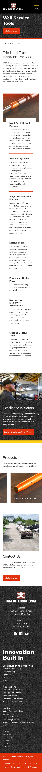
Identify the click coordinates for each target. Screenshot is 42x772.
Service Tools (8, 714)
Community (7, 737)
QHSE (5, 677)
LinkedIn (21, 634)
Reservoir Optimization (12, 701)
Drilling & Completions (12, 693)
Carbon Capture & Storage (13, 690)
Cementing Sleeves (23, 498)
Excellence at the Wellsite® (18, 665)
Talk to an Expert (11, 31)
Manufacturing (9, 671)
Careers (6, 740)
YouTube (27, 634)
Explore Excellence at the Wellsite (18, 432)
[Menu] (36, 7)
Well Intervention (10, 695)
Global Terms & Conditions (16, 767)
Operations (7, 674)
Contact (6, 743)
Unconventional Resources (14, 698)
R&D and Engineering (12, 669)
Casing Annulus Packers (13, 711)
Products (7, 708)
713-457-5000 (21, 623)
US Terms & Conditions (28, 763)
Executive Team (9, 734)
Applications (9, 686)
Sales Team (7, 746)
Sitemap (33, 767)
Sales (5, 680)
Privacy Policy (10, 763)
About (6, 731)
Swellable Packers (10, 717)
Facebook (15, 634)
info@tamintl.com (21, 626)
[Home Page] (13, 6)
